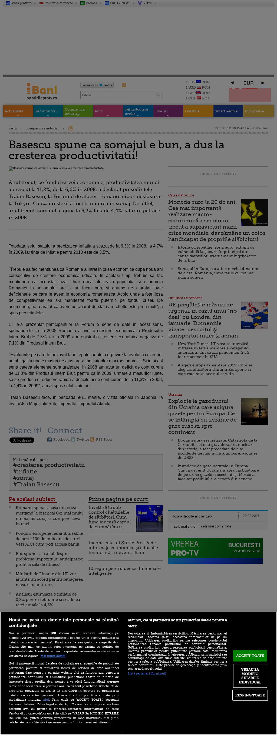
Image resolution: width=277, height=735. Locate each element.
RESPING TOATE (250, 695)
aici (46, 699)
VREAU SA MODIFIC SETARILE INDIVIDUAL (250, 675)
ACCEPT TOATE (250, 656)
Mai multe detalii (53, 656)
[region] (138, 673)
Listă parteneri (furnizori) (147, 673)
